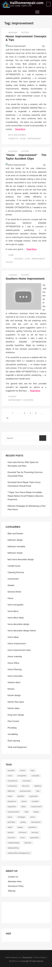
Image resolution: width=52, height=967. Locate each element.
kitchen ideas (14, 708)
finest (10, 796)
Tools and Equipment (17, 746)
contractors (12, 785)
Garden (11, 585)
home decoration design (18, 624)
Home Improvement (17, 643)
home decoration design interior (22, 630)
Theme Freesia (40, 957)
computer (35, 775)
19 (8, 417)
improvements (13, 811)
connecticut (12, 780)
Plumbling (12, 727)
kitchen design (14, 695)
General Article (14, 591)
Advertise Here (14, 881)
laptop (36, 811)
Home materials (15, 656)
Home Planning (14, 669)
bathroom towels (15, 552)
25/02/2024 (12, 151)
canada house (14, 565)
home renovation (15, 675)
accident (18, 258)
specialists (34, 837)
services (34, 832)
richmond (22, 832)
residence (32, 827)
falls (38, 791)
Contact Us (13, 876)
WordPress (13, 961)
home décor (13, 611)
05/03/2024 (12, 32)
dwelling (37, 785)
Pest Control (13, 721)
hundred (35, 801)
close (10, 775)
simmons (11, 837)
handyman (12, 801)
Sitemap (11, 890)
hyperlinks (12, 806)
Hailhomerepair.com (26, 3)
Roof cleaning (14, 740)
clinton (22, 770)
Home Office (13, 662)
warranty (27, 842)
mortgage (21, 817)
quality (23, 822)
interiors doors (14, 682)
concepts (13, 138)
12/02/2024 (12, 274)
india (26, 811)
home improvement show (19, 649)
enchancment (25, 791)
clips (27, 258)
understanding (13, 842)
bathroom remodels (16, 546)
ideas (23, 806)
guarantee (33, 796)
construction (13, 578)
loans (10, 817)
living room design (16, 714)
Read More (20, 129)
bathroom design (15, 539)
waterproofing (13, 847)
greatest (21, 796)
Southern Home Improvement (25, 278)
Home (11, 255)
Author (25, 32)
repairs (20, 827)
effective (11, 791)
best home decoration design (21, 559)
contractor (26, 780)
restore (10, 832)
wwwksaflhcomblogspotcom (19, 853)
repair (10, 827)
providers (11, 822)
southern (28, 400)
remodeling (13, 734)
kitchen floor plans (16, 701)
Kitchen (12, 396)
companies (21, 775)
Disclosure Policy (16, 885)
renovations (35, 822)
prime (32, 817)
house (23, 138)
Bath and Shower (17, 135)
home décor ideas (16, 617)
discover (25, 785)
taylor (9, 262)
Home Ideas (13, 636)
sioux (23, 837)
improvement (34, 138)
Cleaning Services (16, 572)
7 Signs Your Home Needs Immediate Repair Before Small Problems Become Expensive (25, 496)
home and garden (15, 604)
